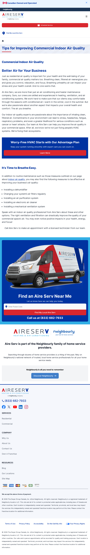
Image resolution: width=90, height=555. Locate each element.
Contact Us (7, 448)
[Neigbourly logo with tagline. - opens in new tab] (64, 332)
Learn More (45, 153)
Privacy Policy (24, 524)
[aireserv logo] (45, 392)
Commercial (7, 424)
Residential (6, 418)
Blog (4, 468)
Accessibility (38, 524)
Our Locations (8, 473)
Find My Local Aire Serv (45, 312)
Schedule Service (47, 25)
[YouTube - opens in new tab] (15, 407)
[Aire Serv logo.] (31, 332)
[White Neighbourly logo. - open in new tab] (8, 10)
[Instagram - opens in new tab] (26, 407)
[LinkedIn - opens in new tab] (20, 407)
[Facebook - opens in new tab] (4, 407)
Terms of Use (10, 524)
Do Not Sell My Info (54, 524)
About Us (6, 443)
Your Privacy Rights (77, 524)
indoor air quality (16, 179)
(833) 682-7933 (51, 318)
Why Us (5, 438)
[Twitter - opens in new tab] (9, 407)
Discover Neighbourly (43, 376)
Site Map (6, 478)
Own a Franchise (9, 454)
